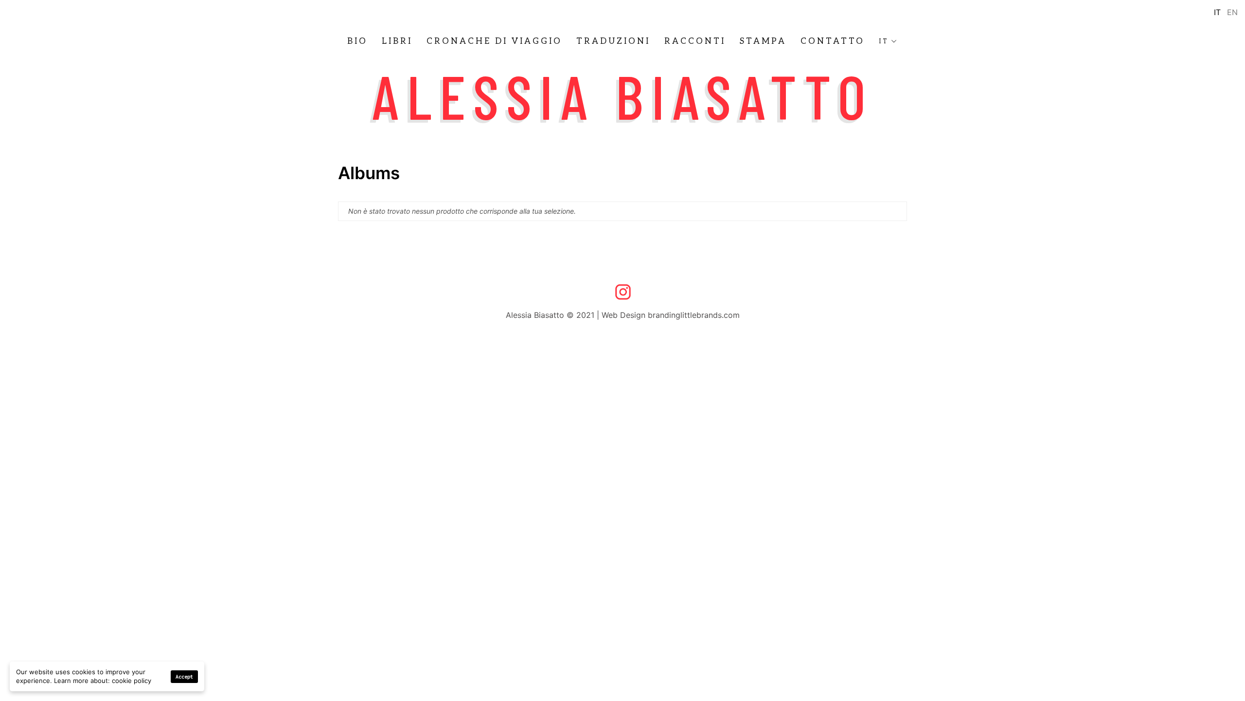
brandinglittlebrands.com (694, 315)
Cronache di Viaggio (494, 41)
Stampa (763, 41)
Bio (357, 41)
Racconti (695, 41)
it (1217, 12)
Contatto (832, 41)
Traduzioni (613, 41)
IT (884, 41)
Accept (184, 677)
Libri (397, 41)
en (1232, 12)
